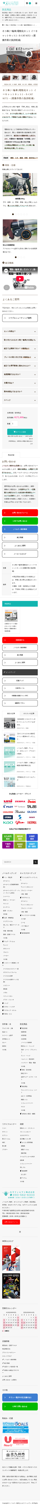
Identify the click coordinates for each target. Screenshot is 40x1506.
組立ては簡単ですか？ (16, 348)
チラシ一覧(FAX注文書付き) (20, 1397)
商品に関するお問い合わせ (15, 436)
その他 (5, 938)
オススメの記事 (28, 713)
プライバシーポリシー (9, 1352)
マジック (6, 903)
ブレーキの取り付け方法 (17, 357)
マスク (23, 1106)
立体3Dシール (19, 688)
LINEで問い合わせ (20, 1406)
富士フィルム (6, 1139)
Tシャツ (5, 945)
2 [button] (15, 214)
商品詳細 (11, 455)
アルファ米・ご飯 (7, 1028)
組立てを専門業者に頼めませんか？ (17, 366)
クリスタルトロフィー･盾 (11, 969)
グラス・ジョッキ (8, 999)
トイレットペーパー (27, 1103)
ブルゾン (6, 952)
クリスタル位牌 (8, 976)
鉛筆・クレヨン (8, 910)
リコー (4, 1128)
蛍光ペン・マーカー (9, 900)
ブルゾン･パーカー (26, 890)
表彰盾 (5, 989)
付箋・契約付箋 (8, 931)
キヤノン (5, 1132)
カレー (4, 1042)
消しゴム (22, 1167)
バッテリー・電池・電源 (28, 1063)
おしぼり (23, 1174)
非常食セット (6, 1039)
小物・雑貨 (24, 894)
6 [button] (26, 214)
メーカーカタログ (20, 554)
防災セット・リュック (27, 1046)
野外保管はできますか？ (13, 391)
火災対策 (23, 1039)
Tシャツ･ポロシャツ (27, 887)
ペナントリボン (8, 996)
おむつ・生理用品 (26, 1096)
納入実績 (20, 537)
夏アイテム (23, 1178)
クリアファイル (8, 921)
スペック (7, 400)
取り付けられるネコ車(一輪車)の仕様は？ (19, 340)
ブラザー (5, 1149)
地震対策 (23, 1032)
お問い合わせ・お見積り (9, 1380)
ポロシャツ (6, 948)
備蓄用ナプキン (20, 703)
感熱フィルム (25, 1149)
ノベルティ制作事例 (20, 529)
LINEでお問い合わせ (20, 521)
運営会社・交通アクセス (9, 1345)
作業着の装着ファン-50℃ (20, 695)
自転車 (22, 1160)
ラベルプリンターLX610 (27, 1156)
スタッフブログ (7, 1356)
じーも (23, 922)
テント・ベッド (25, 1055)
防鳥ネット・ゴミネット (27, 1128)
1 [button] (13, 214)
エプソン (5, 1135)
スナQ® (23, 919)
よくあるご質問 (20, 545)
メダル (5, 992)
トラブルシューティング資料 (20, 318)
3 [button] (18, 214)
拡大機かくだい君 (25, 1139)
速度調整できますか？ (12, 374)
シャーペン (6, 896)
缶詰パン (5, 1032)
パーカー (6, 955)
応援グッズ (20, 680)
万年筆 (5, 914)
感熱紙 (23, 1146)
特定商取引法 (6, 1349)
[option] (20, 191)
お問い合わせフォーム (20, 513)
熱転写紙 (23, 1153)
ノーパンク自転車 (26, 1042)
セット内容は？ (10, 331)
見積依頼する (20, 640)
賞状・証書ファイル (9, 934)
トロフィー (6, 985)
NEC (3, 1142)
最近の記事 (11, 713)
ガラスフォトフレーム (10, 972)
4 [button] (21, 214)
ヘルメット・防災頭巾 (27, 1059)
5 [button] (24, 214)
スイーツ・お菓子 (7, 1035)
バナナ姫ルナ (25, 926)
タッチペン (6, 907)
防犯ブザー (24, 1073)
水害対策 (23, 1035)
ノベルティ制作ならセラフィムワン (20, 1503)
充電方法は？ (9, 383)
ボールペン (6, 881)
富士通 (4, 1146)
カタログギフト (24, 1135)
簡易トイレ (24, 1099)
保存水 (4, 1046)
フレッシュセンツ (25, 1132)
